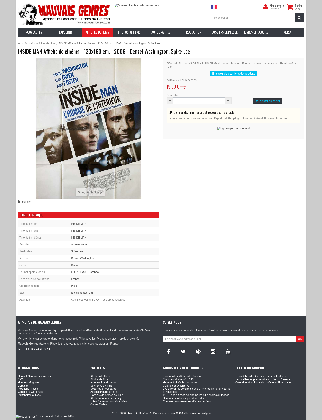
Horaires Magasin (28, 382)
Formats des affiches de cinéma (182, 376)
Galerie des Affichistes (176, 385)
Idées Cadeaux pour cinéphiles (108, 401)
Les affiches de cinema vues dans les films (260, 376)
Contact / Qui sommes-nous (34, 376)
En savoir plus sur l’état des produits (233, 73)
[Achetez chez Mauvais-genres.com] (161, 5)
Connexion (274, 8)
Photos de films (99, 379)
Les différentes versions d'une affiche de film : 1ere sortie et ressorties (196, 390)
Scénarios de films (101, 385)
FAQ (20, 379)
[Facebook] (168, 351)
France (75, 279)
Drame (75, 265)
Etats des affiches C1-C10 (178, 379)
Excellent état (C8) (82, 292)
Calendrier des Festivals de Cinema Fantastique (263, 382)
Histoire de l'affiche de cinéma (180, 382)
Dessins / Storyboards (103, 388)
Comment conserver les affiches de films (187, 401)
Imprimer (26, 201)
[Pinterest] (198, 351)
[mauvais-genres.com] (64, 14)
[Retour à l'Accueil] (19, 43)
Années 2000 (79, 244)
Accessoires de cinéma (104, 392)
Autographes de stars (103, 382)
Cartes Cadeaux (100, 404)
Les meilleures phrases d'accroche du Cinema (262, 379)
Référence (173, 80)
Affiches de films (100, 376)
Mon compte (277, 5)
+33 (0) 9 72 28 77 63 (37, 348)
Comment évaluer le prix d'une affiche (185, 398)
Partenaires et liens (29, 395)
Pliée (74, 286)
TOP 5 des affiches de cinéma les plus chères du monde (196, 395)
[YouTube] (228, 351)
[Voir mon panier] (290, 7)
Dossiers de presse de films (106, 395)
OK (300, 339)
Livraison (23, 385)
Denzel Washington (82, 258)
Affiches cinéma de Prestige (106, 398)
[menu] (266, 7)
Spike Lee (77, 251)
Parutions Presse (28, 388)
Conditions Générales (30, 392)
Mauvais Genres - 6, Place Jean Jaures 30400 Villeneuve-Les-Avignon (169, 413)
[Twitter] (183, 351)
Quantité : (173, 95)
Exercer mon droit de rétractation (55, 416)
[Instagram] (213, 351)
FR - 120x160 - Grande (85, 272)
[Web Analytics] (26, 416)
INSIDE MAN (78, 223)
